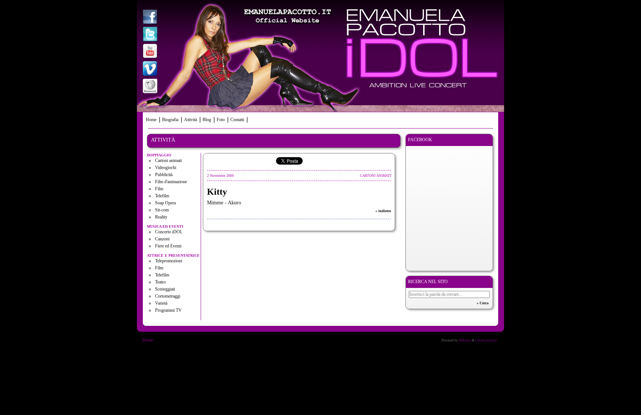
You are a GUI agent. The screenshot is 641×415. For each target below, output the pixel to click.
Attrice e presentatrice (173, 255)
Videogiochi (165, 167)
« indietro (383, 211)
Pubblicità (163, 174)
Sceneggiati (165, 289)
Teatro (160, 282)
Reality (161, 217)
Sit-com (162, 210)
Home (151, 119)
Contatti (237, 119)
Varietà (161, 303)
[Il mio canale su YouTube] (150, 52)
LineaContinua (486, 340)
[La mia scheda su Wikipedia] (150, 87)
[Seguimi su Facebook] (150, 18)
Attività (190, 119)
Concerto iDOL (169, 231)
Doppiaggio (159, 155)
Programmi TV (168, 310)
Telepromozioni (168, 260)
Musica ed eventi (165, 226)
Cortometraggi (167, 296)
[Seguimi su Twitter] (150, 35)
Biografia (170, 119)
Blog (207, 119)
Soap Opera (165, 202)
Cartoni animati (168, 160)
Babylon (465, 340)
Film (159, 188)
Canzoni (162, 238)
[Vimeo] (150, 69)
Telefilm (162, 195)
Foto (221, 119)
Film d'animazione (171, 181)
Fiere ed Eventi (168, 246)
